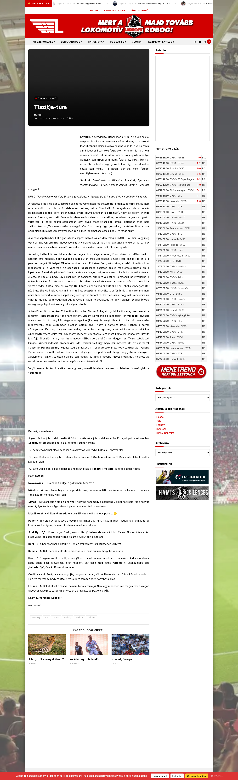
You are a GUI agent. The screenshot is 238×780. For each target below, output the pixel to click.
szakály (67, 617)
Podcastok (118, 42)
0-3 (199, 179)
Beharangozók (71, 42)
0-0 (199, 168)
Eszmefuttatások (161, 42)
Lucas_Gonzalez (165, 433)
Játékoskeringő (139, 10)
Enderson (161, 429)
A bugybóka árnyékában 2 (46, 659)
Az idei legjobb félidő (84, 659)
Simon (56, 617)
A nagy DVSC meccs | (116, 10)
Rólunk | (95, 10)
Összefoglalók (44, 42)
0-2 (199, 163)
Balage (160, 417)
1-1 (199, 195)
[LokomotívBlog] (119, 26)
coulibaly (36, 617)
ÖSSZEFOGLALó (47, 98)
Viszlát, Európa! (122, 659)
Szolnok (79, 617)
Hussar (38, 114)
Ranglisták (96, 42)
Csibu (159, 421)
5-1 (199, 190)
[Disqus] (88, 716)
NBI (46, 617)
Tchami (91, 617)
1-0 (199, 157)
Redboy (160, 424)
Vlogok (137, 42)
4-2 (199, 174)
